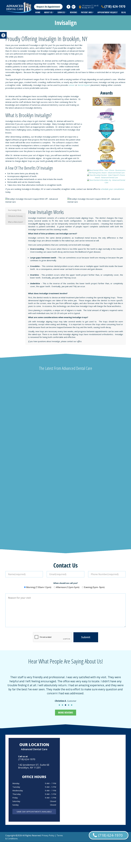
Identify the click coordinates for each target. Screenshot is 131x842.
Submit (85, 637)
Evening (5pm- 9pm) (94, 587)
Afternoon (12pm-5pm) (67, 587)
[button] (3, 35)
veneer (71, 85)
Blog (123, 12)
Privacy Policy (48, 835)
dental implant (84, 85)
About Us (48, 12)
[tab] (15, 210)
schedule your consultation (112, 189)
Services (61, 12)
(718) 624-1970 (26, 759)
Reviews (73, 12)
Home (37, 12)
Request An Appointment (48, 6)
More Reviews (65, 712)
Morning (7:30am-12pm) (38, 587)
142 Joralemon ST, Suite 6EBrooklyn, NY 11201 (90, 7)
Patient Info (86, 12)
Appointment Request (107, 12)
